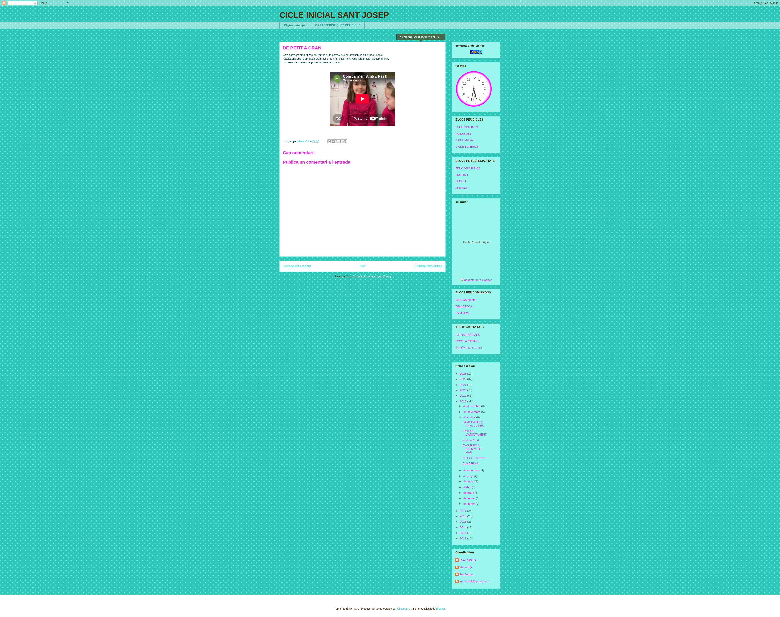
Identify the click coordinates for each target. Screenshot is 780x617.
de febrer (469, 498)
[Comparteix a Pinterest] (345, 141)
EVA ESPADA (467, 560)
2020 (463, 390)
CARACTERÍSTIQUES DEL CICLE (337, 25)
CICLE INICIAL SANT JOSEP (334, 15)
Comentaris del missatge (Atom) (372, 276)
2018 (463, 401)
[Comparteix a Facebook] (341, 141)
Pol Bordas (466, 574)
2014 (463, 527)
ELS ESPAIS (470, 463)
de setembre (471, 470)
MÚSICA (460, 181)
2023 (463, 373)
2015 (463, 521)
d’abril (467, 487)
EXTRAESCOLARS (467, 334)
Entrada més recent (297, 266)
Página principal (295, 25)
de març (469, 492)
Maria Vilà (465, 567)
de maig (468, 481)
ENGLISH (461, 174)
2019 (463, 395)
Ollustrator (403, 608)
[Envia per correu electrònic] (329, 141)
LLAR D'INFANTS (466, 127)
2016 (463, 516)
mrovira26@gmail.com (474, 581)
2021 (463, 384)
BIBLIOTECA (463, 306)
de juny (468, 476)
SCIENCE (461, 187)
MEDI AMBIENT (465, 300)
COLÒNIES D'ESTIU (468, 347)
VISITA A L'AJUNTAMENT (475, 432)
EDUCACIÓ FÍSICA (467, 168)
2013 (463, 532)
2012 (463, 538)
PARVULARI (463, 133)
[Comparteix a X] (337, 141)
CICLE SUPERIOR (467, 146)
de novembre (472, 411)
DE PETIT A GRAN (474, 457)
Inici (363, 266)
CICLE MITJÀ (464, 140)
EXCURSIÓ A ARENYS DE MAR (472, 449)
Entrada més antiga (428, 266)
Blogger (440, 608)
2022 (463, 379)
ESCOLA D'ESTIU (466, 341)
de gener (469, 503)
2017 (463, 510)
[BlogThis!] (333, 141)
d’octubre (469, 417)
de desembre (472, 406)
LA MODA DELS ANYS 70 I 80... (474, 423)
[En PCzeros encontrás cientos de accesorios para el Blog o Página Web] (476, 279)
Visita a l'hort (471, 440)
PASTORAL (462, 313)
